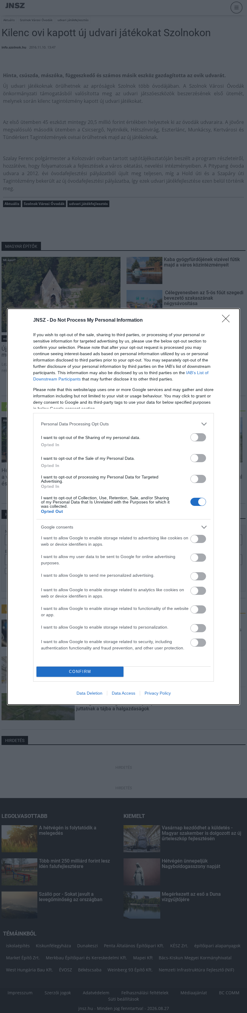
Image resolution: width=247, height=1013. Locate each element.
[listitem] (123, 424)
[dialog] (123, 507)
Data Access (123, 693)
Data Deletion (89, 693)
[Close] (227, 320)
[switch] (198, 437)
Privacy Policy (158, 693)
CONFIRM (80, 671)
